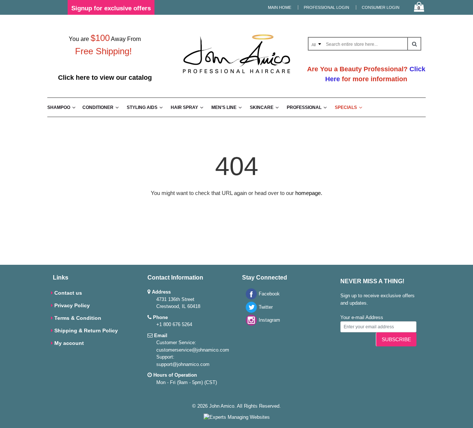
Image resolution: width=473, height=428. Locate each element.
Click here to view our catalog (105, 77)
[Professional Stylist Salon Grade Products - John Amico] (236, 75)
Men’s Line (223, 107)
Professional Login (326, 7)
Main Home (279, 7)
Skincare (261, 107)
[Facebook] (249, 298)
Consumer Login (380, 7)
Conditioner (97, 107)
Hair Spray (184, 107)
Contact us (68, 293)
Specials (346, 107)
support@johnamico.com (183, 364)
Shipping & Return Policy (86, 330)
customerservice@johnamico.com (192, 350)
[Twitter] (249, 311)
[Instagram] (249, 324)
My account (69, 343)
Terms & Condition (77, 318)
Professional (304, 107)
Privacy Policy (72, 305)
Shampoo (58, 107)
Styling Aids (142, 107)
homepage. (308, 193)
